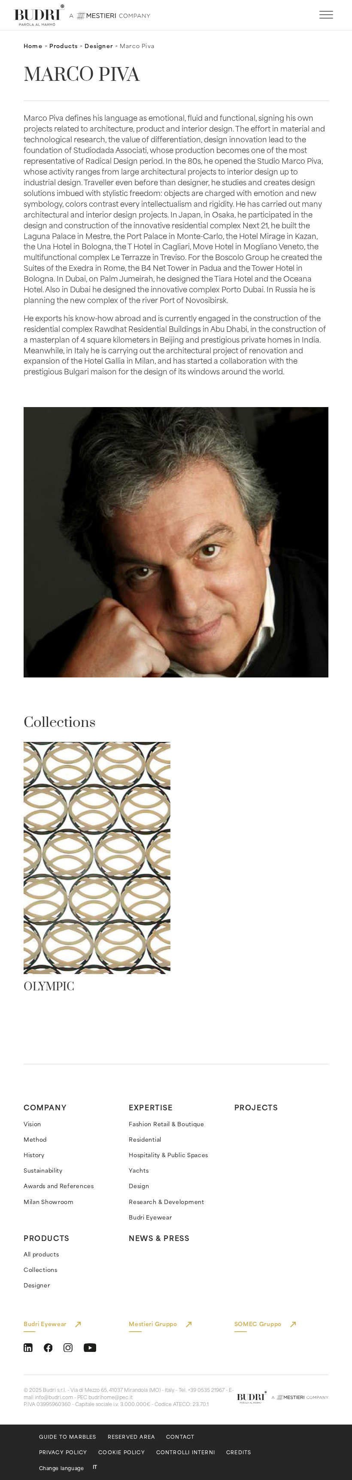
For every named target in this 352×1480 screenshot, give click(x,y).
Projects (256, 1107)
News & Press (159, 1237)
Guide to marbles (68, 1436)
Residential (145, 1139)
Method (35, 1139)
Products (63, 46)
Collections (41, 1270)
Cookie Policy (121, 1452)
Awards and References (59, 1186)
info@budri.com (54, 1397)
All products (41, 1254)
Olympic (49, 987)
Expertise (151, 1107)
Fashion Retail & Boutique (166, 1124)
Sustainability (43, 1170)
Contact (180, 1436)
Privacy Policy (63, 1452)
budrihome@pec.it (110, 1397)
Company (45, 1107)
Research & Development (166, 1202)
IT (95, 1467)
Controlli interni (185, 1452)
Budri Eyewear (150, 1217)
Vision (32, 1124)
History (34, 1155)
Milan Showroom (49, 1202)
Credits (238, 1452)
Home (33, 46)
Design (139, 1186)
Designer (99, 46)
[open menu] (326, 15)
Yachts (139, 1170)
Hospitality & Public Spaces (168, 1155)
